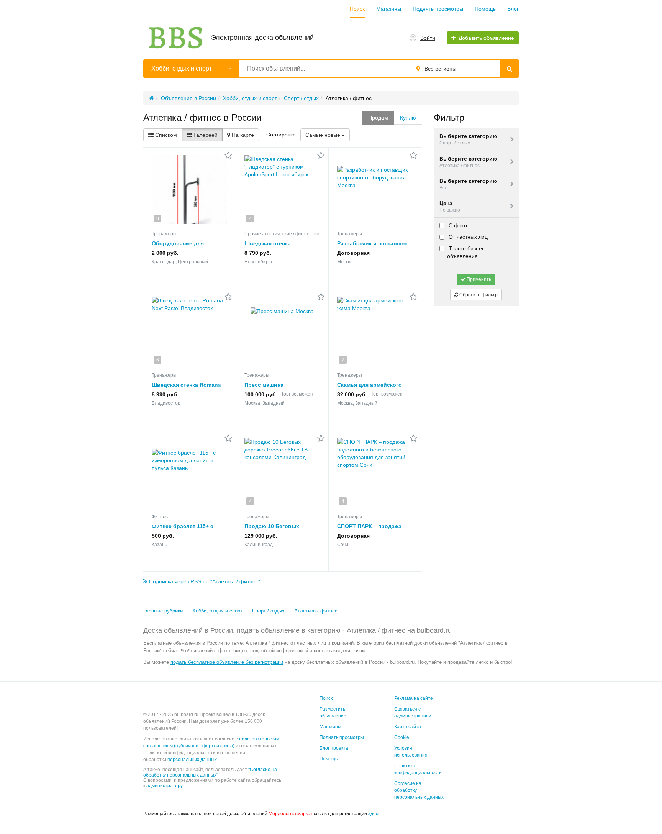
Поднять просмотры (438, 9)
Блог (513, 9)
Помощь (485, 9)
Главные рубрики (163, 611)
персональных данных (192, 759)
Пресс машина (263, 385)
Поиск (357, 9)
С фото (457, 225)
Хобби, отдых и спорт (217, 611)
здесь (374, 813)
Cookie (401, 737)
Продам (378, 118)
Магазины (388, 9)
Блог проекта (334, 748)
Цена (449, 206)
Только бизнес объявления (466, 252)
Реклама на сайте (413, 698)
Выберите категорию (468, 139)
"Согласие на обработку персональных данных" (210, 772)
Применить (478, 279)
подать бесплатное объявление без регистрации (226, 661)
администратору (164, 785)
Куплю (408, 118)
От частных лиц (467, 237)
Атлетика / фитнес (316, 611)
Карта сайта (407, 726)
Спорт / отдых (268, 611)
